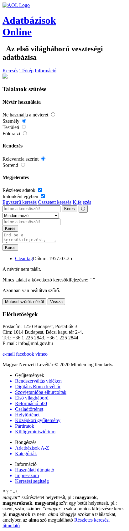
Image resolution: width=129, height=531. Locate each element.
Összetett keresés (54, 202)
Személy (12, 121)
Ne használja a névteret (26, 114)
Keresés (10, 70)
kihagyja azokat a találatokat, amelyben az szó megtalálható (59, 517)
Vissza (56, 301)
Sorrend (11, 165)
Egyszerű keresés (20, 202)
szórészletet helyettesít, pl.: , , (50, 500)
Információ (45, 70)
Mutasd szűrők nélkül (24, 301)
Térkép (26, 70)
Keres (69, 208)
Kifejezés (82, 202)
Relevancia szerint (21, 159)
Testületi (11, 127)
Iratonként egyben (21, 196)
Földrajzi (12, 133)
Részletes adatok (20, 190)
